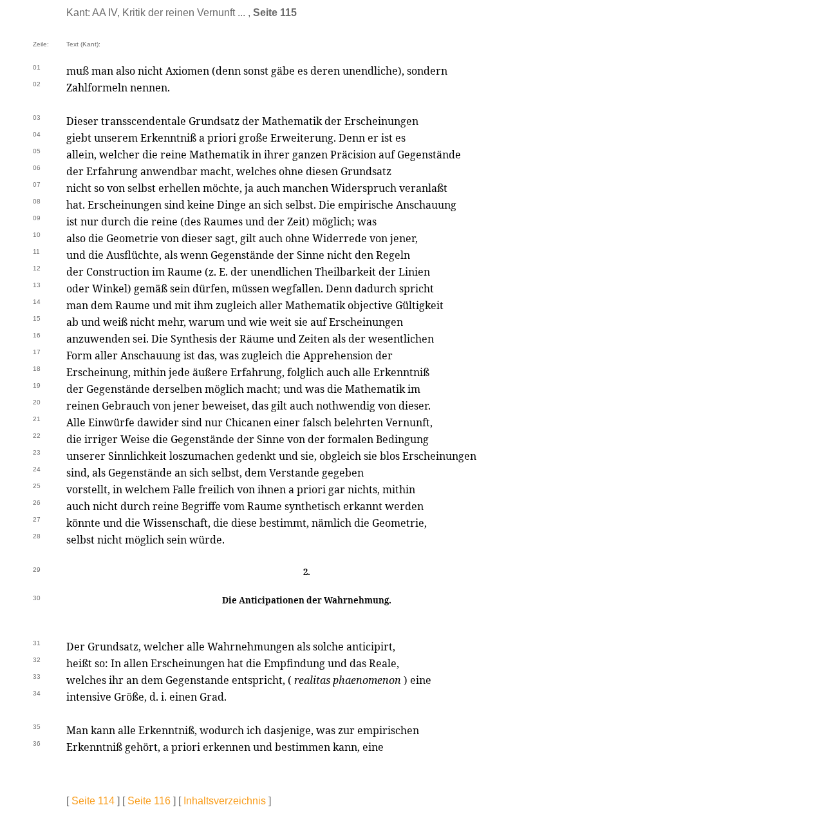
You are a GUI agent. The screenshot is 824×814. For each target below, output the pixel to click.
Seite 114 (93, 800)
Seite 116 (149, 800)
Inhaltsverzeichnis (224, 800)
